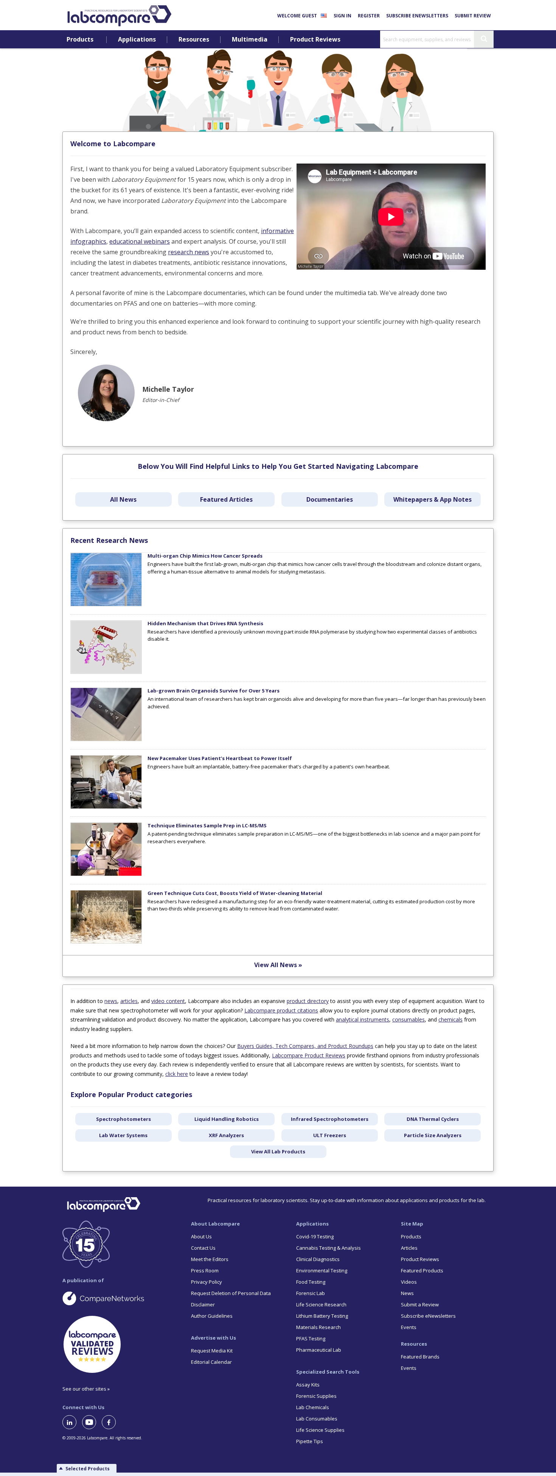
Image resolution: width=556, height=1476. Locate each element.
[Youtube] (92, 1422)
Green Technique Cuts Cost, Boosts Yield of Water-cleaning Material (235, 893)
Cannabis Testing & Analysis (328, 1247)
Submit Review (473, 15)
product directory (308, 1001)
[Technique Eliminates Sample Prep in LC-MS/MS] (106, 874)
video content (168, 1001)
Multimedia (249, 39)
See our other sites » (86, 1388)
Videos (409, 1281)
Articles (409, 1247)
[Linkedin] (72, 1422)
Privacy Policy (206, 1281)
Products (80, 39)
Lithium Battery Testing (322, 1315)
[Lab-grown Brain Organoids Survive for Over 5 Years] (106, 739)
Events (408, 1327)
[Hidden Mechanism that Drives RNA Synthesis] (106, 672)
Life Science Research (321, 1304)
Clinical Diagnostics (318, 1259)
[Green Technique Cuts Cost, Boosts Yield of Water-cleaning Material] (106, 941)
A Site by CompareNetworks (120, 1298)
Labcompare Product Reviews (308, 1055)
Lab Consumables (316, 1418)
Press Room (205, 1270)
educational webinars (139, 241)
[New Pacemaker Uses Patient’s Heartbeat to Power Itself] (106, 807)
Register (369, 15)
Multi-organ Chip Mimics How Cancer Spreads (205, 555)
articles (129, 1001)
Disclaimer (203, 1304)
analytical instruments (362, 1019)
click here (176, 1073)
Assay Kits (308, 1384)
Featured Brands (420, 1356)
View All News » (278, 965)
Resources (194, 39)
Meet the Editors (209, 1259)
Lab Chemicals (312, 1407)
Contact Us (203, 1247)
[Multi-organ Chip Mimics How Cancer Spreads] (106, 604)
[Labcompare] (119, 14)
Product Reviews (315, 39)
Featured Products (422, 1270)
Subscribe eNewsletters (417, 15)
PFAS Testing (310, 1338)
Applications (137, 39)
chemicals (450, 1019)
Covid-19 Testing (315, 1236)
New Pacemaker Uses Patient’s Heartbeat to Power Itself (220, 758)
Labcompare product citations (281, 1010)
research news (188, 252)
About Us (201, 1236)
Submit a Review (420, 1304)
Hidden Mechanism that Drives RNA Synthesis (205, 623)
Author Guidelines (212, 1315)
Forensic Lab (310, 1293)
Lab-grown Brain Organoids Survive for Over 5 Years (214, 690)
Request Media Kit (212, 1350)
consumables (408, 1019)
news (110, 1001)
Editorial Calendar (211, 1362)
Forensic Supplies (316, 1396)
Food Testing (310, 1281)
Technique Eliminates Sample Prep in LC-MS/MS (207, 825)
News (407, 1293)
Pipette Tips (309, 1441)
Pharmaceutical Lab (318, 1349)
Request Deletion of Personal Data (231, 1293)
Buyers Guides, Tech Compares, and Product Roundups (305, 1045)
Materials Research (318, 1327)
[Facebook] (111, 1422)
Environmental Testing (321, 1270)
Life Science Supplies (320, 1430)
